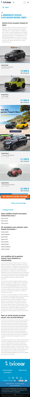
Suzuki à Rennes (5, 244)
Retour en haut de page (18, 203)
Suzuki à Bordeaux (5, 234)
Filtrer (7, 7)
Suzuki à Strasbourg (5, 246)
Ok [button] (15, 394)
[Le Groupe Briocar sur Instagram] (13, 378)
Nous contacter (7, 372)
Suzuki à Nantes (5, 241)
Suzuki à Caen (4, 239)
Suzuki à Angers (5, 232)
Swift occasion (4, 220)
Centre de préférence (15, 385)
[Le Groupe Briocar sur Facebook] (9, 378)
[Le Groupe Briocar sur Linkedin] (17, 378)
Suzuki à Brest (4, 236)
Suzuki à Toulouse (5, 249)
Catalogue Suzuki (8, 210)
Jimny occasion (4, 218)
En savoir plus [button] (17, 391)
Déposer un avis (22, 370)
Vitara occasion (4, 223)
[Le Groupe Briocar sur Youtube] (21, 378)
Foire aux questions (7, 370)
